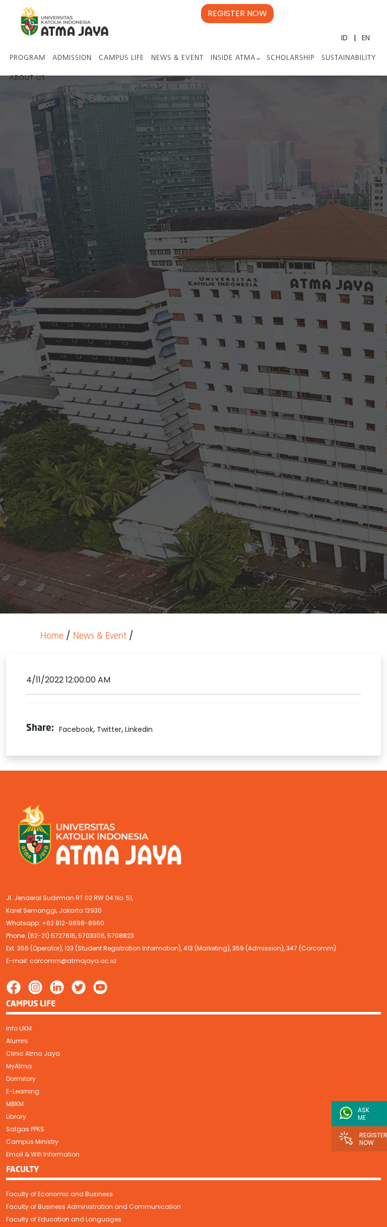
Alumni (17, 1041)
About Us (27, 78)
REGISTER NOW (237, 13)
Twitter (109, 729)
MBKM (15, 1104)
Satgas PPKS (25, 1129)
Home (51, 636)
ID (344, 38)
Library (16, 1116)
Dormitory (21, 1078)
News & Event (177, 58)
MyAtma (19, 1066)
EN (366, 38)
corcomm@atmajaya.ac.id (73, 961)
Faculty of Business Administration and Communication (93, 1206)
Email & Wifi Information (43, 1154)
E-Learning (22, 1091)
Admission (72, 58)
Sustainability (348, 58)
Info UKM (19, 1028)
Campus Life (121, 58)
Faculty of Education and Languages (63, 1219)
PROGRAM (27, 58)
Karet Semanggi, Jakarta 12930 (54, 910)
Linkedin (139, 729)
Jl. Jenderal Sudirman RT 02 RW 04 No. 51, (69, 898)
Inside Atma (233, 58)
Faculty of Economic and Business (59, 1194)
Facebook (76, 729)
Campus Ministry (32, 1141)
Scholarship (290, 58)
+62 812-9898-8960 (73, 923)
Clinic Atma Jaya (33, 1053)
